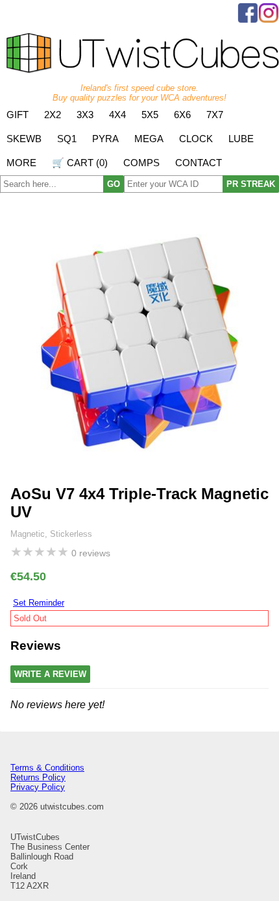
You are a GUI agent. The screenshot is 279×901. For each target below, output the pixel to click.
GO (113, 184)
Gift (17, 114)
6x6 (182, 114)
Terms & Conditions (47, 767)
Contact (198, 162)
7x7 (214, 114)
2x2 (52, 114)
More (21, 162)
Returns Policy (38, 777)
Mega (149, 138)
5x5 (149, 114)
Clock (196, 138)
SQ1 (67, 138)
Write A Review (50, 674)
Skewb (24, 138)
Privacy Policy (37, 787)
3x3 (85, 114)
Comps (141, 162)
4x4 (117, 114)
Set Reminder (38, 603)
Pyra (105, 138)
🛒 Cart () (80, 162)
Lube (241, 138)
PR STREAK (250, 184)
